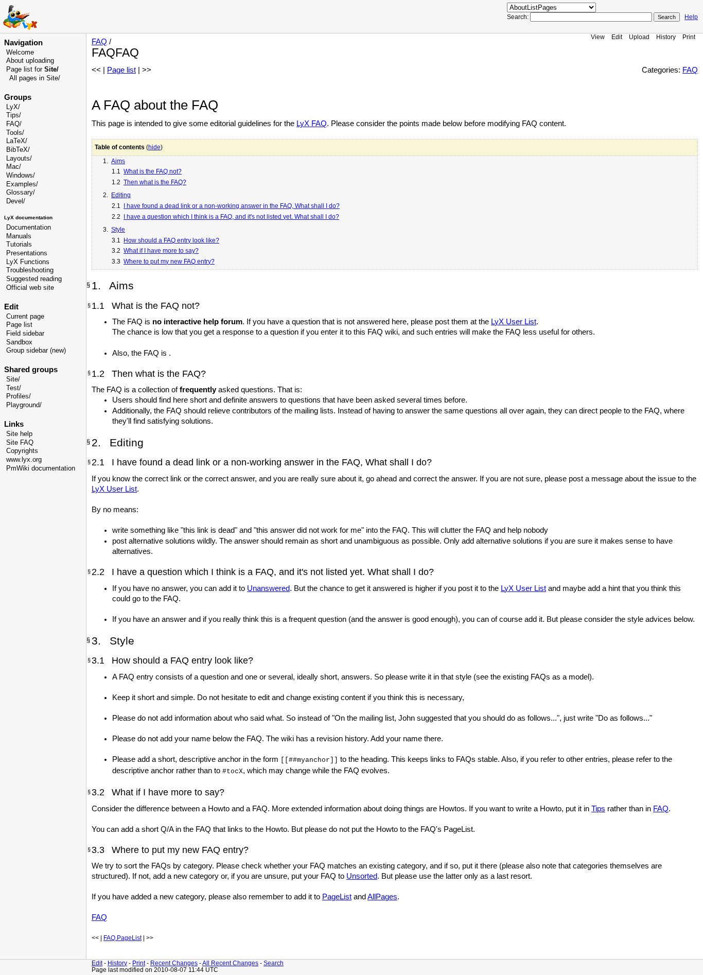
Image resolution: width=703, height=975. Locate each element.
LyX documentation (28, 217)
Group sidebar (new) (36, 350)
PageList (336, 897)
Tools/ (15, 132)
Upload (639, 36)
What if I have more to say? (161, 250)
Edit (616, 36)
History (666, 36)
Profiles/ (18, 396)
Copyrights (22, 451)
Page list (19, 324)
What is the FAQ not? (153, 171)
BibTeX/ (18, 149)
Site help (19, 434)
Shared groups (31, 369)
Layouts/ (19, 158)
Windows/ (20, 175)
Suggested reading (34, 279)
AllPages (382, 897)
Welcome (20, 52)
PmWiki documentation (40, 468)
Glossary (19, 192)
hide (154, 147)
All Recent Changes (230, 963)
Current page (25, 316)
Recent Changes (174, 963)
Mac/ (13, 166)
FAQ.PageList (122, 938)
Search (273, 963)
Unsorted (361, 876)
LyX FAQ (311, 123)
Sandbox (19, 342)
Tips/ (13, 115)
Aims (118, 161)
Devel (14, 201)
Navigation (23, 43)
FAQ (99, 42)
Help (691, 17)
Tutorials (19, 244)
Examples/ (22, 184)
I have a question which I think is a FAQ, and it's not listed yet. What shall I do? (231, 216)
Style (118, 229)
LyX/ (13, 107)
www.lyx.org (24, 459)
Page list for (32, 69)
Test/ (13, 388)
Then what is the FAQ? (155, 182)
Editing (121, 195)
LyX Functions (27, 262)
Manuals (18, 236)
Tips (598, 809)
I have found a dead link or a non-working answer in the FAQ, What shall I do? (232, 206)
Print (688, 36)
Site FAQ (19, 442)
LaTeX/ (16, 141)
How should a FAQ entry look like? (171, 240)
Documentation (28, 227)
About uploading (30, 60)
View (598, 36)
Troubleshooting (30, 270)
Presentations (26, 253)
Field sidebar (25, 333)
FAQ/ (14, 124)
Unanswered (268, 588)
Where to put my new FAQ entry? (169, 261)
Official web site (30, 287)
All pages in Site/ (34, 78)
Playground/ (24, 405)
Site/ (13, 379)
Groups (17, 97)
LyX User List (513, 322)
